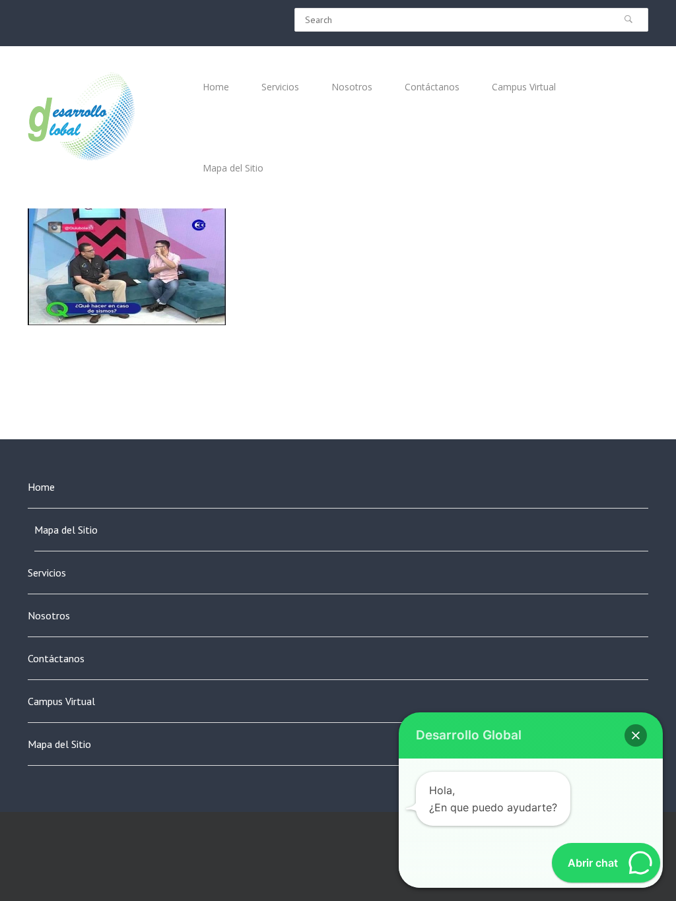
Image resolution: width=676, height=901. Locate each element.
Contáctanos (56, 658)
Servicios (47, 572)
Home (41, 486)
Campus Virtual (61, 701)
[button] (636, 735)
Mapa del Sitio (66, 529)
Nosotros (49, 615)
